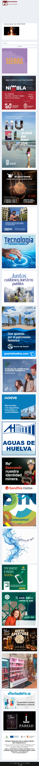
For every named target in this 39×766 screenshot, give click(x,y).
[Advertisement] (19, 14)
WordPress (28, 763)
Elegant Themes (17, 763)
